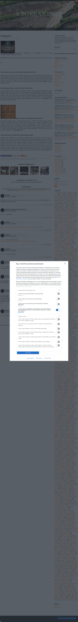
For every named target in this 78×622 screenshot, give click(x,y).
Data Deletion (30, 358)
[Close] (65, 264)
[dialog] (39, 311)
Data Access (39, 358)
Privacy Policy (47, 358)
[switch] (58, 294)
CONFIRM (28, 352)
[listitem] (39, 290)
